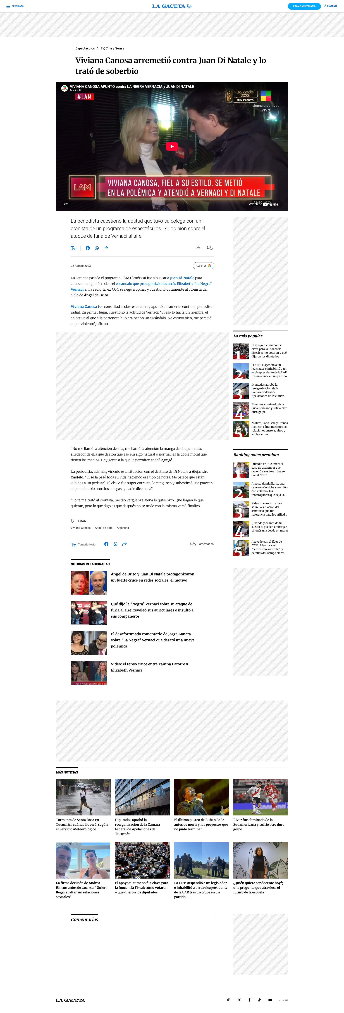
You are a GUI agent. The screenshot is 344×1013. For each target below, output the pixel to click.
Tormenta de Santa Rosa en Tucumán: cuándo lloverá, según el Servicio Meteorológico (82, 824)
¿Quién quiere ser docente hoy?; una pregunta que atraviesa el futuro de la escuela (258, 887)
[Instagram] (228, 1000)
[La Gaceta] (172, 6)
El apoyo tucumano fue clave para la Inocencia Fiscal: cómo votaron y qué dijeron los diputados (141, 887)
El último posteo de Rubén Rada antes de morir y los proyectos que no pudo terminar (201, 824)
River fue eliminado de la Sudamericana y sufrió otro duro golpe (269, 408)
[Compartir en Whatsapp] (97, 248)
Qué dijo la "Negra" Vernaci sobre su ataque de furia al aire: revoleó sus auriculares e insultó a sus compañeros (152, 610)
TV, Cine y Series (112, 48)
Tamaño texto (86, 544)
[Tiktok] (259, 1000)
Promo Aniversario (304, 6)
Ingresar (332, 6)
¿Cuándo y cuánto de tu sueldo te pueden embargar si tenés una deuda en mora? (270, 526)
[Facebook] (249, 1000)
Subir (285, 1000)
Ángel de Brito (104, 528)
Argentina (123, 528)
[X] (239, 1000)
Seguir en (201, 265)
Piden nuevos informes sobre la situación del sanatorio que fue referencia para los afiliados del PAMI (270, 511)
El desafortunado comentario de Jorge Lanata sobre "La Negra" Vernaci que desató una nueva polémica (153, 640)
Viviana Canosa (81, 528)
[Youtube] (270, 1000)
